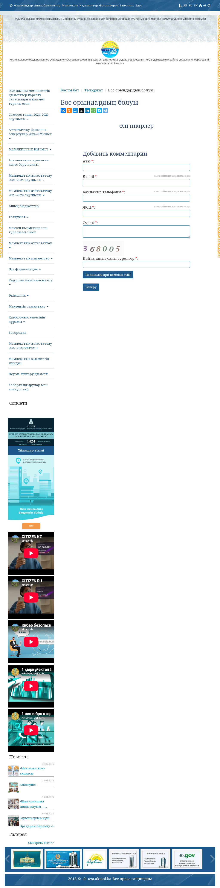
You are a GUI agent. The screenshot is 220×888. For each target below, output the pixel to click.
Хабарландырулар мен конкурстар (28, 387)
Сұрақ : (90, 222)
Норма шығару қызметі (28, 374)
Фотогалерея (108, 5)
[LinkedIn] (87, 110)
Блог (139, 5)
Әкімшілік (17, 295)
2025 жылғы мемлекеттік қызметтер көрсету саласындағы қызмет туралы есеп (29, 97)
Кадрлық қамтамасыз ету (31, 280)
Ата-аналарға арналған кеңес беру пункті (29, 162)
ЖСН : (136, 207)
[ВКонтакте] (63, 110)
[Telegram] (105, 110)
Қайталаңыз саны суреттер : (110, 258)
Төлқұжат (17, 217)
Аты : (88, 161)
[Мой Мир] (75, 110)
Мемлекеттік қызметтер (80, 5)
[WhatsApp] (93, 110)
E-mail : (136, 176)
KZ (185, 5)
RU (190, 5)
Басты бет (70, 90)
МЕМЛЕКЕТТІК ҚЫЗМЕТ (29, 149)
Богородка (17, 332)
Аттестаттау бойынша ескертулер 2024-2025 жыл (30, 131)
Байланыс (127, 5)
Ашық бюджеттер (47, 5)
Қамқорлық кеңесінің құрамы (27, 319)
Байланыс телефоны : (136, 191)
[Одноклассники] (69, 110)
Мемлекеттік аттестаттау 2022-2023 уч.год (30, 345)
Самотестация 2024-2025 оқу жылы (29, 116)
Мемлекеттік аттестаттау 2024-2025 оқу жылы (30, 177)
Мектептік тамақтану (27, 306)
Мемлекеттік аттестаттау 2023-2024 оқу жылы (30, 192)
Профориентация (24, 269)
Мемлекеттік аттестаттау (30, 243)
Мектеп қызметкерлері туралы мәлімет (28, 230)
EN (196, 5)
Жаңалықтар (23, 5)
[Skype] (99, 110)
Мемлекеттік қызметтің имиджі (29, 360)
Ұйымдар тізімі (31, 450)
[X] (81, 110)
